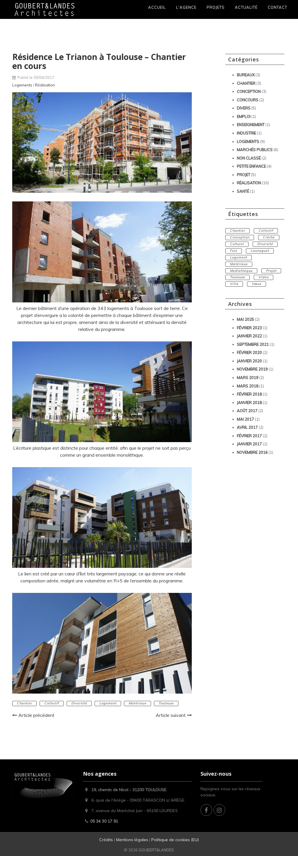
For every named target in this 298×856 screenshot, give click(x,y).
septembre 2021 (253, 344)
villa (234, 284)
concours (247, 100)
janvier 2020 (249, 361)
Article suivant (171, 715)
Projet (243, 174)
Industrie (246, 133)
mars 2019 (247, 377)
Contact (277, 7)
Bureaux (246, 74)
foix (233, 251)
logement (107, 703)
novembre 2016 (252, 452)
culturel (237, 244)
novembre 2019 (252, 369)
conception (239, 237)
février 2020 (249, 352)
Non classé (249, 158)
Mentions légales (132, 839)
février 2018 (249, 394)
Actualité (246, 7)
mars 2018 (247, 386)
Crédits (106, 839)
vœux (256, 284)
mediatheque (241, 271)
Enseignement (251, 124)
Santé (243, 191)
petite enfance (251, 166)
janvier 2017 (249, 444)
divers (244, 108)
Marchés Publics (255, 149)
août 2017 (247, 410)
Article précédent (36, 715)
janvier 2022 (249, 336)
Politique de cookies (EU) (175, 839)
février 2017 (249, 435)
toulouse (166, 703)
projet (271, 271)
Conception (249, 91)
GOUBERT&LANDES (156, 850)
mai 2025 (245, 319)
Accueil (157, 7)
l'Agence (186, 7)
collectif (51, 703)
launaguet (260, 251)
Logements (22, 85)
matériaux (137, 703)
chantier (24, 703)
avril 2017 (247, 427)
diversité (79, 703)
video (263, 277)
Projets (216, 7)
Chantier (246, 83)
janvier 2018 (249, 402)
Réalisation (45, 85)
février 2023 (249, 327)
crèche (269, 237)
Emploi (244, 116)
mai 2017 (245, 419)
